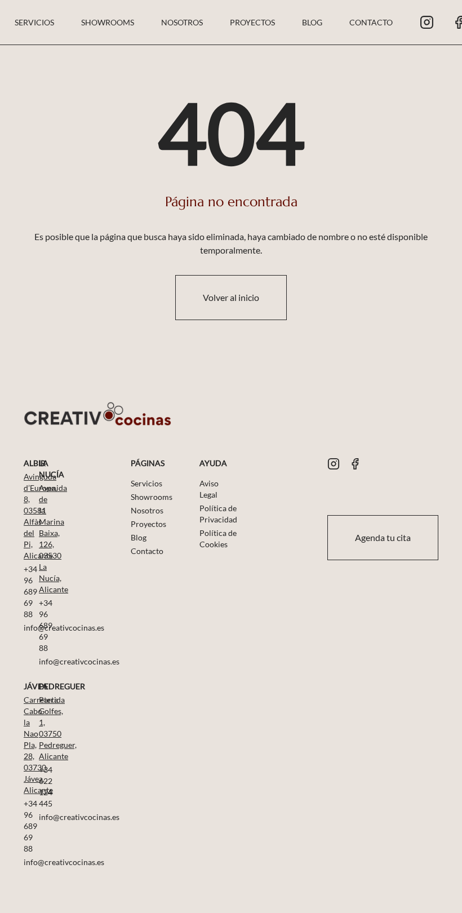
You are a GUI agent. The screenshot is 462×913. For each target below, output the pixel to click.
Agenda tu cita (383, 537)
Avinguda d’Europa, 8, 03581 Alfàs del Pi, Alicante (24, 516)
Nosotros (182, 22)
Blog (312, 22)
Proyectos (252, 22)
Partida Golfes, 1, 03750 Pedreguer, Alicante (40, 728)
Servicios (34, 22)
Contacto (371, 22)
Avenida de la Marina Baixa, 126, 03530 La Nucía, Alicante (40, 538)
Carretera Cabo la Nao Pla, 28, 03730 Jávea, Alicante (24, 745)
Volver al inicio (231, 297)
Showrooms (107, 22)
